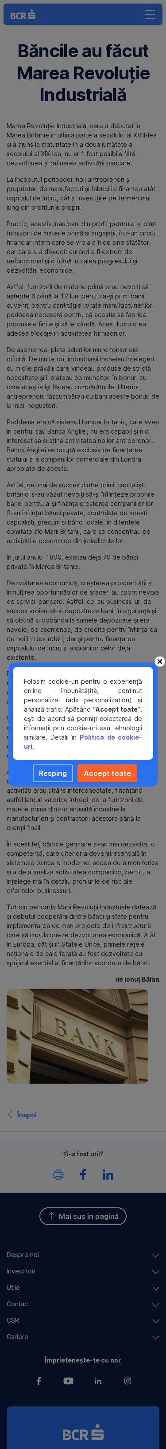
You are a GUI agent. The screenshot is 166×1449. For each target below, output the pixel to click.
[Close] (159, 661)
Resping (53, 773)
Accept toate (107, 773)
